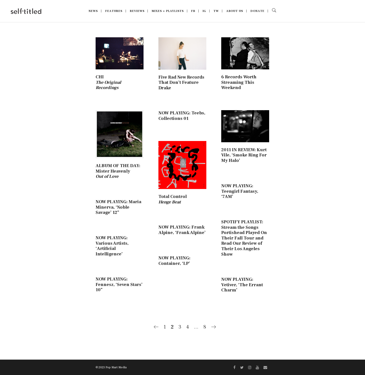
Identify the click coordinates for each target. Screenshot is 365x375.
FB (193, 11)
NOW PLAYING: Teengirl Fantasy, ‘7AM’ (239, 191)
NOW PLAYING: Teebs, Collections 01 (181, 115)
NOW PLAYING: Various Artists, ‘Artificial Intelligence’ (112, 246)
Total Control (172, 199)
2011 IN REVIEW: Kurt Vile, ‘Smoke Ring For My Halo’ (244, 155)
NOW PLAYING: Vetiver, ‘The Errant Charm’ (242, 285)
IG (204, 11)
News (93, 11)
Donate (257, 11)
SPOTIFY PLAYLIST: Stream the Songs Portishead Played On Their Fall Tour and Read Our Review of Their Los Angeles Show (244, 238)
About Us (234, 11)
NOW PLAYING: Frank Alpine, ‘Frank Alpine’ (182, 229)
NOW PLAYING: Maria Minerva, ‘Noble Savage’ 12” (118, 207)
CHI (108, 82)
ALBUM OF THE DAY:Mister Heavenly (118, 171)
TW (216, 11)
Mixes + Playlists (167, 11)
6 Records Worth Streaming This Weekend (238, 82)
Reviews (137, 11)
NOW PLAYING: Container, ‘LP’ (174, 260)
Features (113, 11)
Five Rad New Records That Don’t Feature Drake (181, 82)
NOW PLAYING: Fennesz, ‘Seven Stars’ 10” (119, 284)
